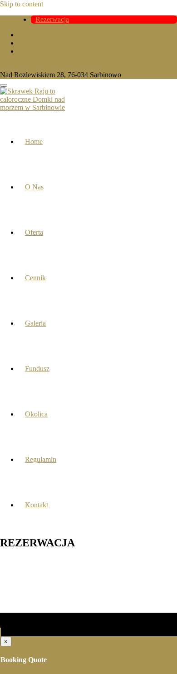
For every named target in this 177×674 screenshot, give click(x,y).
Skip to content (21, 4)
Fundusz (37, 368)
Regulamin (40, 459)
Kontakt (36, 505)
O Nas (34, 187)
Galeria (35, 323)
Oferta (34, 232)
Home (34, 141)
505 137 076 (18, 66)
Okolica (36, 414)
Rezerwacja (52, 19)
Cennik (35, 278)
